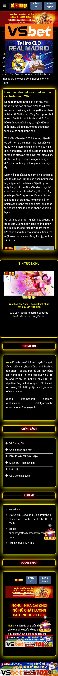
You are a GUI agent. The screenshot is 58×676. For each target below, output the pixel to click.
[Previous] (3, 300)
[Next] (54, 300)
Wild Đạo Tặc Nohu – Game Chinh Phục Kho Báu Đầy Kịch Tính (29, 305)
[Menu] (4, 6)
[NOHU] (18, 5)
